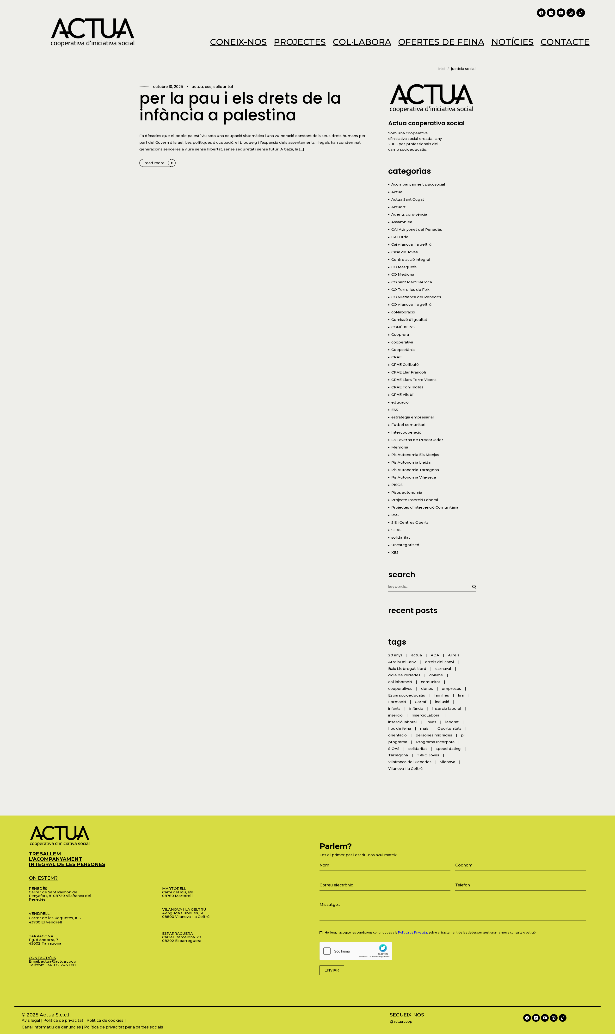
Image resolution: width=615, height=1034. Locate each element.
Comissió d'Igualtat (409, 319)
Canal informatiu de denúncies (51, 1027)
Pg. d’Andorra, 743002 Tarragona (45, 940)
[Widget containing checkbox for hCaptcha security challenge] (356, 951)
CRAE (396, 357)
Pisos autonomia (406, 492)
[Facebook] (541, 12)
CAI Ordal (400, 237)
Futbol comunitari (408, 424)
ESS (208, 86)
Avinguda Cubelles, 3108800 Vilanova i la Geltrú (186, 913)
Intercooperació (406, 432)
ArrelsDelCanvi (402, 662)
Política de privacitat (63, 1020)
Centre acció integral (410, 259)
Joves (431, 722)
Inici (441, 68)
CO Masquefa (404, 267)
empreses (451, 688)
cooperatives (400, 688)
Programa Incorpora (435, 742)
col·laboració (403, 312)
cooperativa (402, 342)
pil (463, 735)
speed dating (448, 748)
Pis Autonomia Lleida (410, 462)
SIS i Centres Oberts (410, 522)
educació (400, 402)
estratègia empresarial (412, 417)
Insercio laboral (446, 708)
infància (416, 708)
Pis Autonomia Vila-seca (413, 477)
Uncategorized (405, 544)
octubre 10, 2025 (168, 86)
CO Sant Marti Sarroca (411, 282)
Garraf (420, 701)
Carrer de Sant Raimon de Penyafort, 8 (53, 892)
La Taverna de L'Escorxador (417, 439)
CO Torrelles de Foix (410, 289)
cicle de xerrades (404, 675)
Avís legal (31, 1020)
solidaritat (223, 86)
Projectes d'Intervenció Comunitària (424, 507)
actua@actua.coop (58, 961)
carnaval (443, 668)
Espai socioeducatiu (406, 695)
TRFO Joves (428, 755)
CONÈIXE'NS (403, 327)
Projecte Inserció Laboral (414, 500)
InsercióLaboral (426, 715)
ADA (435, 655)
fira (461, 695)
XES (395, 552)
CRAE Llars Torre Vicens (414, 379)
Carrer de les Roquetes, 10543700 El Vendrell (55, 917)
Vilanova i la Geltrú (405, 768)
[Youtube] (561, 12)
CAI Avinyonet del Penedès (416, 229)
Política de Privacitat (413, 932)
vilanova (447, 762)
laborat (452, 722)
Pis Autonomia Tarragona (415, 469)
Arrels (454, 655)
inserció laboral (402, 722)
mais (424, 728)
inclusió (442, 701)
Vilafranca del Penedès (409, 762)
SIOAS (394, 748)
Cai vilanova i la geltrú (411, 244)
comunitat (430, 681)
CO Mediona (402, 274)
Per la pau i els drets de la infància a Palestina (240, 106)
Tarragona (398, 755)
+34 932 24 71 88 (60, 965)
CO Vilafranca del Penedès (416, 297)
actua (416, 655)
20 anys (395, 655)
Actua (197, 86)
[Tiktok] (580, 12)
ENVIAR (332, 970)
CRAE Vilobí (402, 394)
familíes (441, 695)
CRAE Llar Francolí (408, 372)
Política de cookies (104, 1020)
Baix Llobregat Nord (407, 668)
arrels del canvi (439, 662)
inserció (395, 715)
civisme (436, 675)
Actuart (398, 207)
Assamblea (401, 222)
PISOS (397, 484)
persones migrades (434, 735)
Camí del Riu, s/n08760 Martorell (177, 892)
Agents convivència (409, 214)
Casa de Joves (404, 252)
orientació (397, 735)
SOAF (396, 530)
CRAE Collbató (405, 364)
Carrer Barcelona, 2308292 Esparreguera (181, 937)
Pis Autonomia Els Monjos (415, 454)
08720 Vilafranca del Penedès (60, 897)
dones (427, 688)
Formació (397, 701)
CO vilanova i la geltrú (411, 304)
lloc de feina (399, 728)
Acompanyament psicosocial (418, 184)
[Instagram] (570, 12)
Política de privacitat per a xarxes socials (123, 1027)
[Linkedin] (551, 12)
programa (397, 742)
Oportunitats (449, 728)
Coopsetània (403, 349)
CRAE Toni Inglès (407, 387)
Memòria (399, 447)
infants (394, 708)
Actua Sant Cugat (407, 199)
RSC (395, 514)
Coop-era (400, 334)
